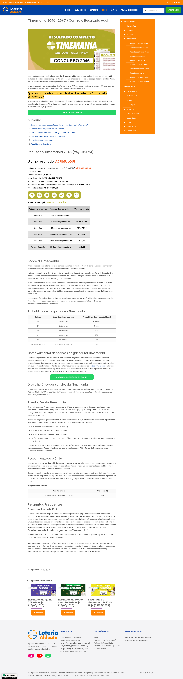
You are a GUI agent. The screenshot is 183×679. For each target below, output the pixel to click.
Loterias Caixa (129, 87)
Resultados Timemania (139, 81)
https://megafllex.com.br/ (72, 648)
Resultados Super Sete (139, 77)
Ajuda (96, 637)
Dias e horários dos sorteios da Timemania (48, 136)
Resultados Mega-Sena (139, 69)
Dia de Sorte (132, 91)
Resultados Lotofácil (138, 60)
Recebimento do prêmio (41, 144)
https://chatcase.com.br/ (76, 646)
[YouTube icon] (174, 2)
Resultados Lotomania (139, 64)
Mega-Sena (131, 118)
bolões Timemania (97, 366)
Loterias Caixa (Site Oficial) (105, 640)
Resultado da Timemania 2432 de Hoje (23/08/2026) (100, 602)
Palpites (133, 105)
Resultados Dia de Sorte (140, 47)
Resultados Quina (137, 73)
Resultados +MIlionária (139, 43)
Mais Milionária (133, 114)
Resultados (131, 38)
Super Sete (131, 126)
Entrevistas (131, 26)
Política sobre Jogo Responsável (107, 646)
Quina (129, 122)
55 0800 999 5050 (46, 2)
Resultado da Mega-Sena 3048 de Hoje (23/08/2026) (70, 602)
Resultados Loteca (137, 56)
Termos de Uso (100, 648)
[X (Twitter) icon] (172, 2)
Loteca (129, 100)
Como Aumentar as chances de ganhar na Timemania (53, 132)
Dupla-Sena (132, 96)
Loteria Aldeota (129, 21)
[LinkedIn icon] (176, 2)
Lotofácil (130, 109)
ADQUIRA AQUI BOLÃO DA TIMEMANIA (71, 377)
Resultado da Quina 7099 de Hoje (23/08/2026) (40, 602)
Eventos (130, 30)
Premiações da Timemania (42, 140)
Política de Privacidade (103, 643)
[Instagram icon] (179, 2)
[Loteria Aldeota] (12, 10)
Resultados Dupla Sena (139, 52)
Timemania (131, 131)
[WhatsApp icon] (167, 2)
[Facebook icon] (170, 2)
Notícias (130, 34)
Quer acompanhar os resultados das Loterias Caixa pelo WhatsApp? (59, 125)
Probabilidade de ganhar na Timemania (47, 129)
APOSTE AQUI (173, 10)
